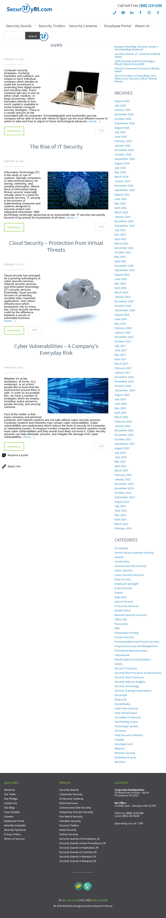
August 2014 (122, 501)
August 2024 (122, 163)
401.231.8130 (69, 900)
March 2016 (121, 417)
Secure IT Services (126, 668)
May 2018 (120, 323)
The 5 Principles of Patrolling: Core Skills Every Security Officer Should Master (136, 78)
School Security (68, 834)
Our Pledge (11, 798)
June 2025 (121, 136)
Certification (122, 561)
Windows (120, 762)
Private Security (124, 637)
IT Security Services (127, 606)
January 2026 (122, 110)
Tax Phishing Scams (126, 722)
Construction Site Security (130, 566)
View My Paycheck (15, 830)
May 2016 (120, 408)
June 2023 (121, 199)
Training (119, 739)
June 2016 (121, 403)
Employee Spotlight (126, 584)
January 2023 (122, 217)
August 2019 (122, 274)
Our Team (10, 794)
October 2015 (123, 439)
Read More (14, 131)
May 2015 (120, 461)
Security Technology (127, 686)
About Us (9, 790)
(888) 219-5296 (150, 5)
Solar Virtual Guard (126, 713)
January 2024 (122, 181)
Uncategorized (124, 744)
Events (119, 592)
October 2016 (123, 386)
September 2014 (125, 497)
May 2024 (120, 172)
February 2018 (123, 328)
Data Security (123, 579)
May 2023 (120, 203)
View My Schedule (15, 825)
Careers (9, 816)
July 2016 (120, 399)
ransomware (122, 655)
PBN (117, 628)
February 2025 (123, 141)
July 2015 (120, 452)
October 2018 (123, 306)
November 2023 (124, 185)
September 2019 (125, 270)
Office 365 (121, 619)
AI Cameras (121, 548)
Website (120, 748)
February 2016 (123, 421)
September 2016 (125, 390)
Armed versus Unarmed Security (134, 552)
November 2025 (124, 114)
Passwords (121, 624)
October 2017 (123, 341)
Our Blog (9, 807)
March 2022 (121, 243)
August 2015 (122, 448)
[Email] (79, 885)
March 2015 (121, 470)
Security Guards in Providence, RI (79, 839)
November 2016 (124, 381)
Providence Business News (131, 650)
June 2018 (121, 319)
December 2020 (124, 265)
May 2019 (120, 283)
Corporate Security (71, 794)
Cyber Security (124, 570)
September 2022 (125, 225)
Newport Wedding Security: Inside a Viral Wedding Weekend (136, 48)
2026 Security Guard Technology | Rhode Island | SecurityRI (135, 62)
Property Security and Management (136, 646)
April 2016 (120, 412)
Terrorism (120, 730)
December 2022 (124, 221)
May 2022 (120, 234)
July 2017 (120, 346)
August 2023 (122, 194)
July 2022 (120, 230)
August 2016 (122, 395)
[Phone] (87, 885)
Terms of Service (14, 839)
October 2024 (123, 154)
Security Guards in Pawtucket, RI (78, 847)
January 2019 (122, 297)
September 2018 (125, 310)
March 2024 (121, 176)
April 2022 (120, 239)
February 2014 (123, 528)
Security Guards (69, 790)
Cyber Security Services (129, 575)
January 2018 (122, 332)
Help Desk (121, 597)
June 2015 (121, 457)
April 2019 (120, 288)
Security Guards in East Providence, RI (82, 843)
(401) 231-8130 (130, 816)
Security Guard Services (129, 677)
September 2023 (125, 190)
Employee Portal (14, 821)
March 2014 (121, 524)
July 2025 (120, 132)
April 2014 (120, 519)
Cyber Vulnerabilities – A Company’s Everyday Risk (56, 349)
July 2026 (120, 105)
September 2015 (125, 444)
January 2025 (122, 145)
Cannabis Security (70, 821)
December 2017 (124, 337)
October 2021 (123, 252)
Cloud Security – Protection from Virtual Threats (56, 246)
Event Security (123, 588)
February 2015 (123, 475)
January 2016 (122, 426)
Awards (119, 557)
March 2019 (121, 292)
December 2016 (124, 377)
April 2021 (120, 261)
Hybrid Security (124, 601)
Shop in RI (120, 699)
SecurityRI (121, 695)
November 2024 (124, 150)
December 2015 (124, 430)
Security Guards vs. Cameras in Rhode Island (138, 55)
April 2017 (120, 359)
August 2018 (122, 314)
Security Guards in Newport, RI (77, 861)
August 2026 (122, 101)
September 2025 (125, 123)
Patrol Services (68, 803)
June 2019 (121, 279)
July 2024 (120, 168)
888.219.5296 (99, 900)
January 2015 (122, 479)
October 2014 (123, 493)
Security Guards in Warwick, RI (77, 856)
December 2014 (124, 484)
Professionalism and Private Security (137, 641)
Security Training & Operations (133, 690)
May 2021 (120, 257)
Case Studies (12, 812)
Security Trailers (69, 825)
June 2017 (121, 350)
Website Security (125, 753)
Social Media (122, 704)
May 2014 (120, 515)
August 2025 (122, 127)
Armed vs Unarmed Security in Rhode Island (137, 70)
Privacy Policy (12, 834)
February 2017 (123, 368)
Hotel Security (68, 830)
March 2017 (121, 363)
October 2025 (123, 119)
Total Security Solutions (129, 735)
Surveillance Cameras (128, 717)
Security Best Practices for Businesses (138, 673)
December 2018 (124, 301)
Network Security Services (131, 615)
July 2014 (120, 506)
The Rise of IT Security (56, 146)
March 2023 (121, 212)
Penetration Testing (126, 633)
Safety (119, 664)
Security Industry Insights (130, 681)
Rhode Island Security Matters (133, 659)
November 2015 (124, 435)
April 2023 (120, 208)
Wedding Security (125, 757)
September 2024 (125, 159)
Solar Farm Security (126, 708)
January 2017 (122, 372)
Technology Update (126, 726)
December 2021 (124, 248)
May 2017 (120, 355)
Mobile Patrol (122, 610)
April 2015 (120, 466)
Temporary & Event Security (76, 812)
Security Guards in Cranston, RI (78, 852)
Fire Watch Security (71, 816)
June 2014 (121, 510)
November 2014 (124, 488)
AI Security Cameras (71, 798)
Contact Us (10, 803)
